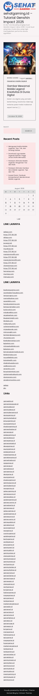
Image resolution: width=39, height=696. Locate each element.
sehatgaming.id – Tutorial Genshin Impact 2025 (18, 17)
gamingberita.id (10, 486)
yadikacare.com (10, 366)
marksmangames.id (11, 604)
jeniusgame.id (9, 545)
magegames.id (9, 595)
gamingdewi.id (9, 407)
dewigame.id (8, 474)
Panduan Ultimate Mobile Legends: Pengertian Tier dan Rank (18, 163)
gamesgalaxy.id (9, 497)
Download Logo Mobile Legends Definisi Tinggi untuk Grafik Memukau (17, 155)
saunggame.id (9, 477)
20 (19, 206)
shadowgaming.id (10, 427)
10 (6, 203)
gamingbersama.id (11, 412)
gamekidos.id (9, 657)
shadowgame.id (10, 480)
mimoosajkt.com (10, 332)
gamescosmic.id (10, 503)
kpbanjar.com (9, 349)
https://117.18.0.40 (10, 268)
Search (6, 127)
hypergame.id (9, 643)
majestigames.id (10, 455)
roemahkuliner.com (11, 298)
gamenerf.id (8, 609)
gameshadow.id (10, 460)
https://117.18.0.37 (10, 263)
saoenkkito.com (10, 301)
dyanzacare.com (10, 377)
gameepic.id (8, 626)
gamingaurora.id (10, 483)
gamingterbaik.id (10, 418)
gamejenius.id (9, 472)
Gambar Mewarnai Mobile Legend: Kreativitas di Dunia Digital (18, 90)
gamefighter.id (9, 618)
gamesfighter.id (10, 576)
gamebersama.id (10, 457)
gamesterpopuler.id (11, 404)
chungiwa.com (9, 338)
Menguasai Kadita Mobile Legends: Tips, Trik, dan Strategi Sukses (17, 148)
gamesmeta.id (9, 573)
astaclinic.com (9, 369)
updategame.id (9, 536)
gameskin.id (8, 607)
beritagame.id (9, 539)
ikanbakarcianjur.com (12, 341)
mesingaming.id (10, 674)
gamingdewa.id (9, 410)
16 (33, 203)
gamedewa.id (9, 469)
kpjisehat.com (9, 343)
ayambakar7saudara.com (13, 293)
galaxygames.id (9, 511)
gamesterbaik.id (10, 443)
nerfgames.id (9, 587)
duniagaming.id (9, 415)
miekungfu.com (10, 324)
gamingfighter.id (10, 570)
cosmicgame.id (9, 533)
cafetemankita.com (11, 327)
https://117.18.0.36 (10, 235)
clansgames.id (9, 584)
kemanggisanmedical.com (14, 352)
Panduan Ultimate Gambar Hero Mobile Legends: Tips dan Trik (18, 170)
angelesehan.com (10, 315)
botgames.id (8, 590)
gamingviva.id (9, 680)
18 (10, 206)
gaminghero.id (9, 663)
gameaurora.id (9, 517)
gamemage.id (9, 624)
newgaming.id (9, 488)
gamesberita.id (9, 505)
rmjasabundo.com (11, 329)
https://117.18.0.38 (10, 257)
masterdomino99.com (12, 260)
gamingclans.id (9, 553)
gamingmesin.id (10, 660)
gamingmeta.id (9, 562)
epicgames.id (9, 598)
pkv (5, 388)
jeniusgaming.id (10, 421)
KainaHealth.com (10, 360)
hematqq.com (9, 271)
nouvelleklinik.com (11, 357)
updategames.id (10, 514)
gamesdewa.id (9, 438)
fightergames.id (10, 593)
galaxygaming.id (10, 491)
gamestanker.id (9, 654)
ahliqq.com (8, 237)
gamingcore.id (9, 666)
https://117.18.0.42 (10, 246)
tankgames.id (9, 601)
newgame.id (8, 531)
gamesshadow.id (10, 429)
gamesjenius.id (9, 441)
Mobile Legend (12, 78)
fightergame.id (9, 635)
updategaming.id (10, 500)
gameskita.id (8, 401)
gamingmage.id (10, 559)
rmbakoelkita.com (10, 312)
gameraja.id (8, 466)
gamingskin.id (9, 550)
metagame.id (9, 632)
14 (24, 203)
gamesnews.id (9, 508)
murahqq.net (9, 249)
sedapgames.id (9, 452)
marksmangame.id (11, 646)
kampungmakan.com (12, 307)
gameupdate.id (9, 522)
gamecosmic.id (9, 519)
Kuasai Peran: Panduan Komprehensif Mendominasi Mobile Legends (19, 177)
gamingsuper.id (9, 677)
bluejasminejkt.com (11, 318)
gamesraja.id (8, 432)
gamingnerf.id (9, 548)
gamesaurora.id (10, 494)
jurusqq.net (8, 243)
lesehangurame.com (11, 290)
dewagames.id (9, 446)
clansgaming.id (9, 556)
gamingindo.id (9, 669)
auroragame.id (9, 528)
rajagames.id (8, 463)
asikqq (6, 385)
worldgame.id (9, 542)
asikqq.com (8, 232)
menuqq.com (9, 277)
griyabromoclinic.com (12, 380)
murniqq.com (9, 274)
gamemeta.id (9, 615)
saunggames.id (9, 449)
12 (15, 203)
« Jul (18, 219)
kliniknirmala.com (10, 355)
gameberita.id (9, 525)
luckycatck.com (10, 310)
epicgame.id (8, 638)
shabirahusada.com (11, 363)
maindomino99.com (11, 254)
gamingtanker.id (10, 567)
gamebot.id (8, 621)
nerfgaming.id (9, 564)
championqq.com (10, 266)
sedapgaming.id (10, 435)
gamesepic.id (9, 581)
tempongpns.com (10, 296)
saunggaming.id (10, 424)
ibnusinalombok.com (11, 372)
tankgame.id (8, 649)
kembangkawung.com (12, 335)
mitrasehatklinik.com (12, 346)
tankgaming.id (9, 652)
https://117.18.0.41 (10, 252)
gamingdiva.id (9, 671)
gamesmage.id (9, 579)
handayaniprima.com (12, 304)
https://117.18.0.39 (10, 240)
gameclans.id (9, 612)
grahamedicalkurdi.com (13, 374)
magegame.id (9, 640)
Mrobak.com (8, 321)
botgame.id (8, 629)
